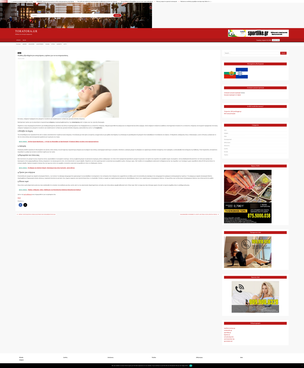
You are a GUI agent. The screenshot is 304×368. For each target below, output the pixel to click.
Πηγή (19, 198)
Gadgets (59, 44)
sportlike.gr (227, 332)
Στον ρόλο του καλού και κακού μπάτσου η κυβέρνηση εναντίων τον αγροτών (47, 1)
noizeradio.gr (228, 330)
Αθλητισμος (39, 44)
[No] (302, 365)
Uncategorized (227, 139)
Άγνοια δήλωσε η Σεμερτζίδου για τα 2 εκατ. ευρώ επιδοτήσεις (87, 1)
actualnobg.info (229, 337)
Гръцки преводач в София (232, 95)
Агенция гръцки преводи (232, 93)
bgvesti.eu (227, 334)
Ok (191, 365)
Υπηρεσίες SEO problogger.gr (232, 111)
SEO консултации (229, 113)
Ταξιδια (47, 44)
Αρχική (18, 40)
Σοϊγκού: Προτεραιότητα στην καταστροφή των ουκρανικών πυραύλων (37, 214)
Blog (24, 40)
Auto (65, 44)
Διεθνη (25, 44)
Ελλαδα (18, 44)
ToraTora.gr (26, 31)
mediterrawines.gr (229, 328)
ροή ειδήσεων (28, 194)
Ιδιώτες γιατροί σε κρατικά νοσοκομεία (116, 1)
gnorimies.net (228, 341)
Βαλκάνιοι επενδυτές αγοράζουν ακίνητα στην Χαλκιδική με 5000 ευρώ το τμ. (151, 1)
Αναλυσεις (31, 44)
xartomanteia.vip (229, 339)
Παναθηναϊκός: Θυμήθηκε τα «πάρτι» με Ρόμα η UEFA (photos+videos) (198, 214)
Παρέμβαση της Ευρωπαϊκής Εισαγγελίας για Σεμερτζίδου (189, 1)
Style (53, 44)
